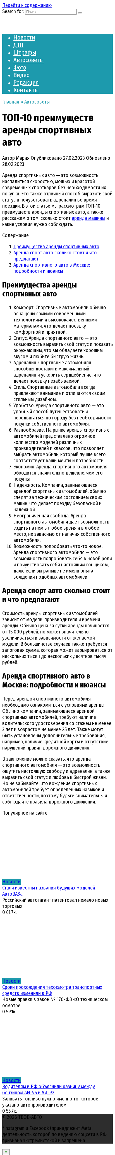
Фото (19, 67)
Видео (21, 75)
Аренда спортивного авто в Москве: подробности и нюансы (51, 268)
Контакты (26, 90)
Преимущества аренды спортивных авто (56, 247)
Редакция (26, 82)
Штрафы (24, 52)
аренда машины (88, 218)
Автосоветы (28, 60)
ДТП (18, 45)
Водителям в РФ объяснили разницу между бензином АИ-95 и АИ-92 (48, 1089)
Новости (24, 37)
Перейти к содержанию (27, 5)
